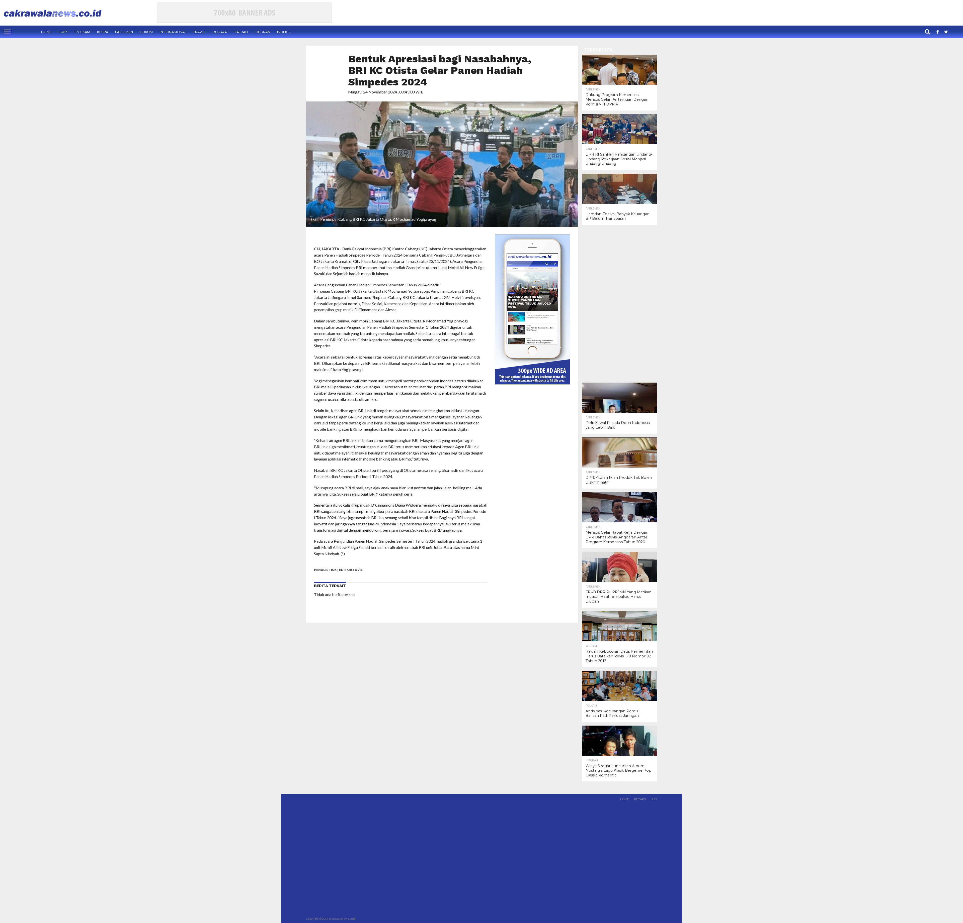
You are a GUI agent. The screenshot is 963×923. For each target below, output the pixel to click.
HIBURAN (262, 32)
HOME (46, 32)
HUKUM (146, 32)
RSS (654, 799)
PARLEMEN (124, 32)
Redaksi (640, 799)
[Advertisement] (619, 303)
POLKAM (82, 32)
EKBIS (63, 32)
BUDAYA (220, 32)
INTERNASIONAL (173, 32)
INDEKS (283, 32)
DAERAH (241, 32)
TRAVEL (199, 32)
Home (624, 799)
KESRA (102, 32)
